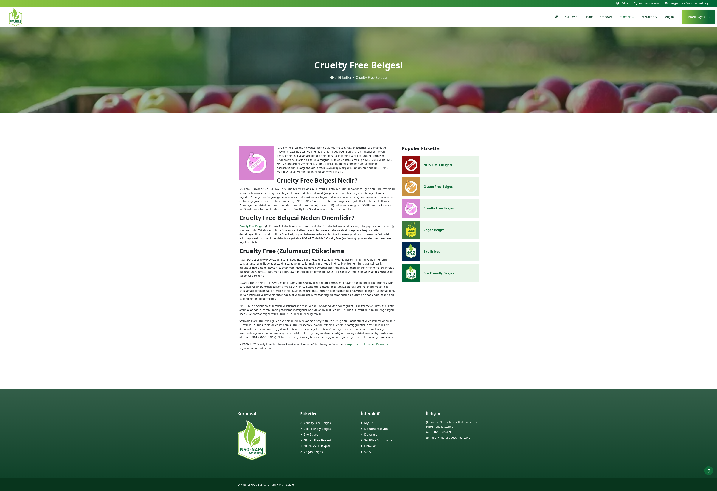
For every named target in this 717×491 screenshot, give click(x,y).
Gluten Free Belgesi (438, 186)
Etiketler (625, 17)
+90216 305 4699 (649, 3)
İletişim (669, 17)
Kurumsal (571, 17)
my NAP (369, 423)
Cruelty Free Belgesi (251, 226)
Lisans (589, 17)
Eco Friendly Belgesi (439, 273)
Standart (606, 17)
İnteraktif (647, 17)
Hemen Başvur (696, 17)
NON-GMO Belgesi (437, 165)
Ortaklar (370, 446)
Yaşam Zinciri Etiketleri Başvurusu (368, 344)
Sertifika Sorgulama (378, 440)
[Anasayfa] (556, 17)
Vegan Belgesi (434, 230)
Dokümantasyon (376, 429)
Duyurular (371, 434)
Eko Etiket (431, 251)
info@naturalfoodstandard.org (688, 3)
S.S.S (367, 452)
